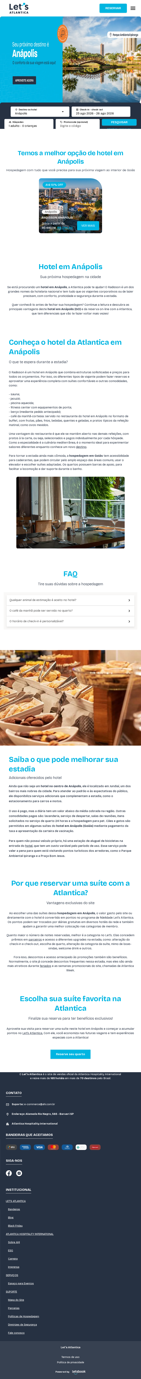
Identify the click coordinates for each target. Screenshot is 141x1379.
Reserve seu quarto (70, 1054)
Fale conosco (16, 1333)
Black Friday (15, 1225)
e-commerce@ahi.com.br (33, 1104)
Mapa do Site (16, 1300)
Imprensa (13, 1267)
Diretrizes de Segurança (22, 1324)
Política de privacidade (70, 1362)
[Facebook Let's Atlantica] (9, 1173)
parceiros (35, 939)
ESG (10, 1250)
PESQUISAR (119, 122)
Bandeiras (14, 1209)
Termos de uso (70, 1357)
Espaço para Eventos (21, 1283)
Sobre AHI (14, 1242)
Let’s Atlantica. (32, 1033)
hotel (28, 846)
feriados (45, 966)
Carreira (13, 1258)
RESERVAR (113, 8)
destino (81, 447)
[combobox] (36, 113)
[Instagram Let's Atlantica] (19, 1173)
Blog (11, 1217)
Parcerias (13, 1308)
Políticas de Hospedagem (23, 1316)
